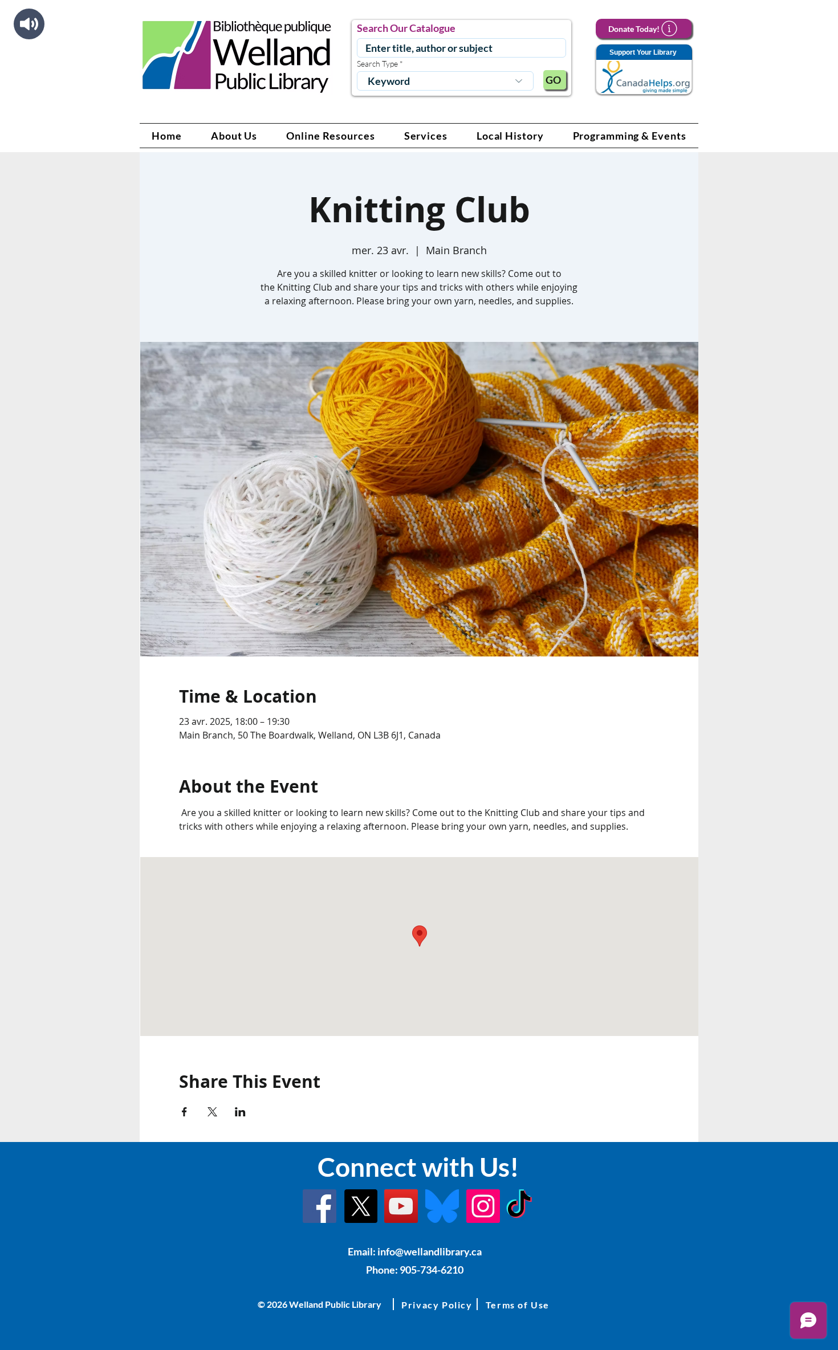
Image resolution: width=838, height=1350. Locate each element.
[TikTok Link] (519, 1206)
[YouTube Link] (401, 1206)
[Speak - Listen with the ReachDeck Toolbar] (29, 24)
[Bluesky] (442, 1206)
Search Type (377, 64)
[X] (360, 1206)
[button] (234, 136)
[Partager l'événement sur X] (212, 1111)
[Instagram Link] (483, 1206)
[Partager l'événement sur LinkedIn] (240, 1111)
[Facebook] (319, 1206)
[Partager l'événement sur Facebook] (184, 1111)
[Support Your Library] (643, 70)
